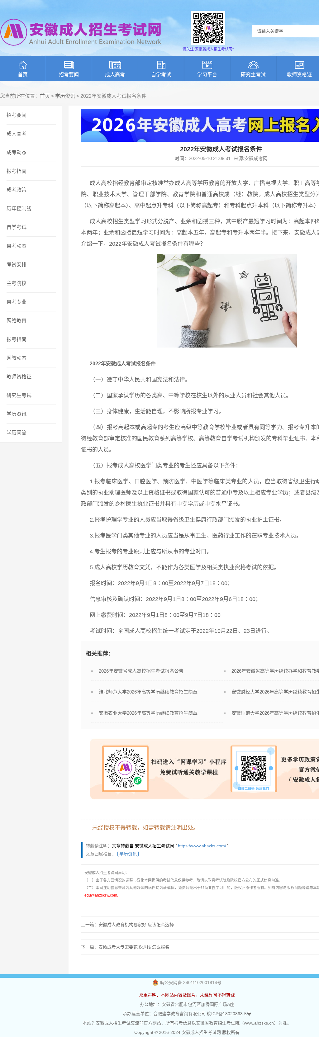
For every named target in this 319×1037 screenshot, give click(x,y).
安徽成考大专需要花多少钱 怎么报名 (133, 947)
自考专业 (16, 302)
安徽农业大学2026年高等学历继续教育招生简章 (148, 713)
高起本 (117, 205)
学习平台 (207, 74)
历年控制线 (19, 208)
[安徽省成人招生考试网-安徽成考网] (81, 50)
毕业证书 (294, 438)
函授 (202, 221)
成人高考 (115, 74)
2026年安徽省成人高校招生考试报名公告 (141, 671)
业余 (186, 221)
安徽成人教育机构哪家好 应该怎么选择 (136, 924)
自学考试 (161, 74)
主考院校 (16, 283)
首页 (23, 74)
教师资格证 (19, 376)
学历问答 (16, 432)
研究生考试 (253, 74)
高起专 (210, 205)
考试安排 (16, 264)
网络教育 (16, 320)
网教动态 (16, 358)
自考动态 (16, 246)
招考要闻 (69, 74)
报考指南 (16, 171)
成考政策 (16, 189)
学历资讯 (65, 96)
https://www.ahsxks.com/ (202, 845)
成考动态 (16, 152)
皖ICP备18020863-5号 (229, 1013)
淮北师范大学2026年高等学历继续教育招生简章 (148, 691)
